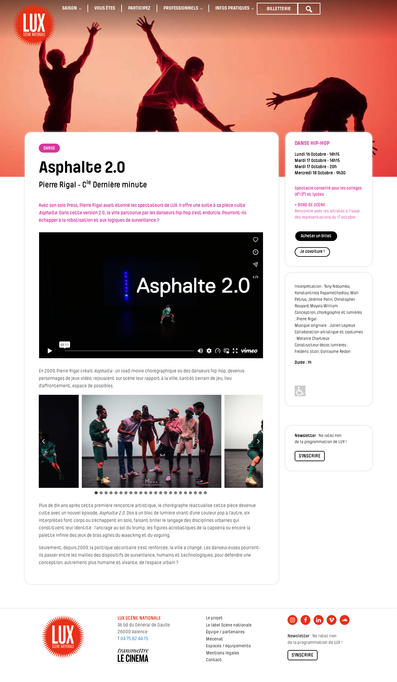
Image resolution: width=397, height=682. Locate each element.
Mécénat (214, 639)
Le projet (214, 618)
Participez (139, 8)
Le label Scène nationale (229, 625)
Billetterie (279, 9)
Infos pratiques (232, 8)
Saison (69, 8)
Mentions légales (222, 653)
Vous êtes (104, 8)
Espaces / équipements (228, 646)
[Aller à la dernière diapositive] (44, 441)
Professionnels (180, 8)
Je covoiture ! (312, 251)
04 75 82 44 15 (134, 638)
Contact (214, 660)
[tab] (96, 492)
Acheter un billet (316, 236)
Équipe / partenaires (225, 632)
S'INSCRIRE (310, 456)
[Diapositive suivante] (258, 441)
